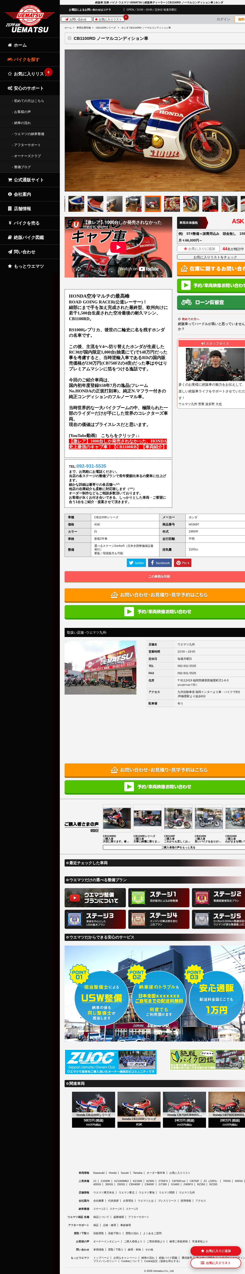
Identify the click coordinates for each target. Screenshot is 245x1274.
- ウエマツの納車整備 (28, 134)
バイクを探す (26, 59)
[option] (153, 204)
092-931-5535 (187, 666)
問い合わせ (24, 251)
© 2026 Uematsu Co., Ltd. (159, 1271)
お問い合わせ (78, 19)
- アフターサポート (26, 145)
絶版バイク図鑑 (28, 237)
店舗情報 (22, 208)
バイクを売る (26, 223)
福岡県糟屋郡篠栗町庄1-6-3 (210, 680)
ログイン (223, 19)
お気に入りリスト (111, 19)
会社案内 (22, 194)
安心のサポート (28, 88)
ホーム (68, 27)
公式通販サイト (28, 179)
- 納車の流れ (21, 123)
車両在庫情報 (84, 27)
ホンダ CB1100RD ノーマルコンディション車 (146, 27)
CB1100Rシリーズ (106, 27)
